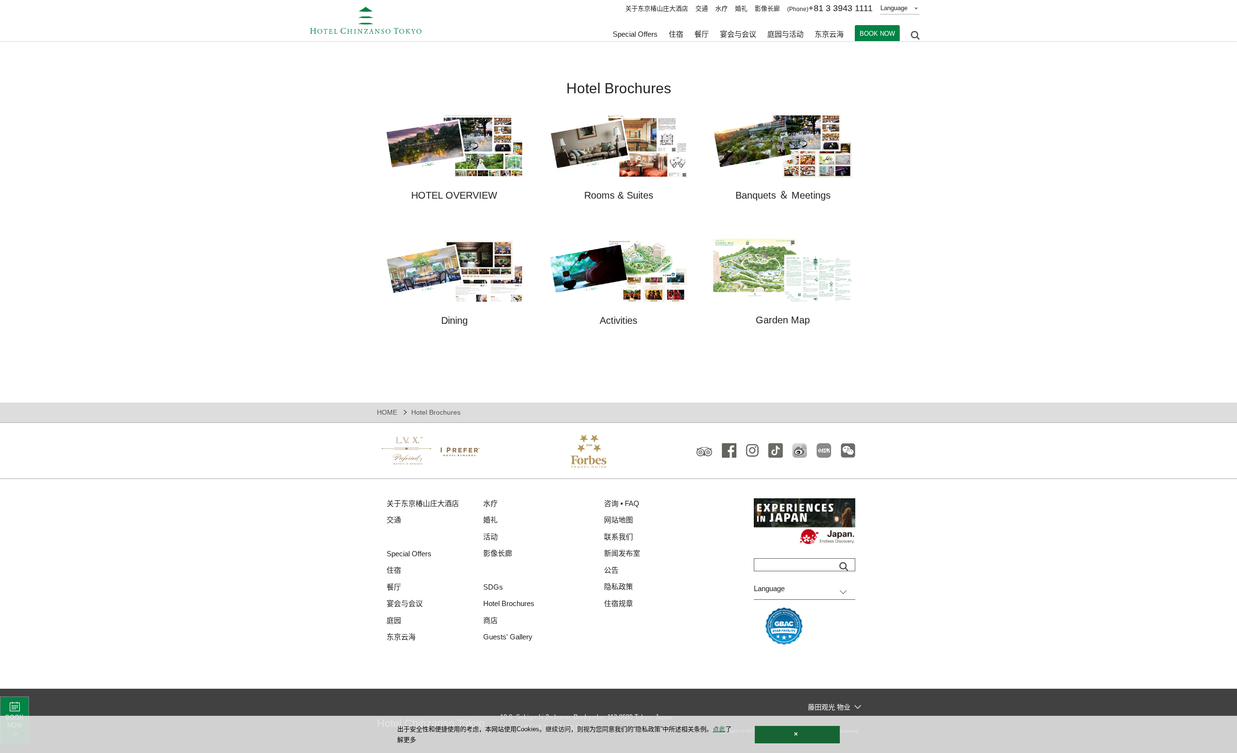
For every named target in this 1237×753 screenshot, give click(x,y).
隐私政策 (618, 586)
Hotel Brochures (508, 603)
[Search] (843, 566)
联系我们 (618, 537)
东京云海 (829, 34)
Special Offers (635, 34)
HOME (387, 412)
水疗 (721, 8)
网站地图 (618, 520)
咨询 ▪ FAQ (621, 503)
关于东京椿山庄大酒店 (656, 8)
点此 (719, 729)
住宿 (394, 570)
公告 (611, 570)
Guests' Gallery (507, 637)
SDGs (493, 587)
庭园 (394, 620)
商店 (490, 620)
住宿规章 (618, 603)
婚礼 (741, 8)
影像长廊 (767, 8)
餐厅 (394, 587)
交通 (701, 8)
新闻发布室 (622, 553)
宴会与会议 (738, 34)
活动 (490, 537)
